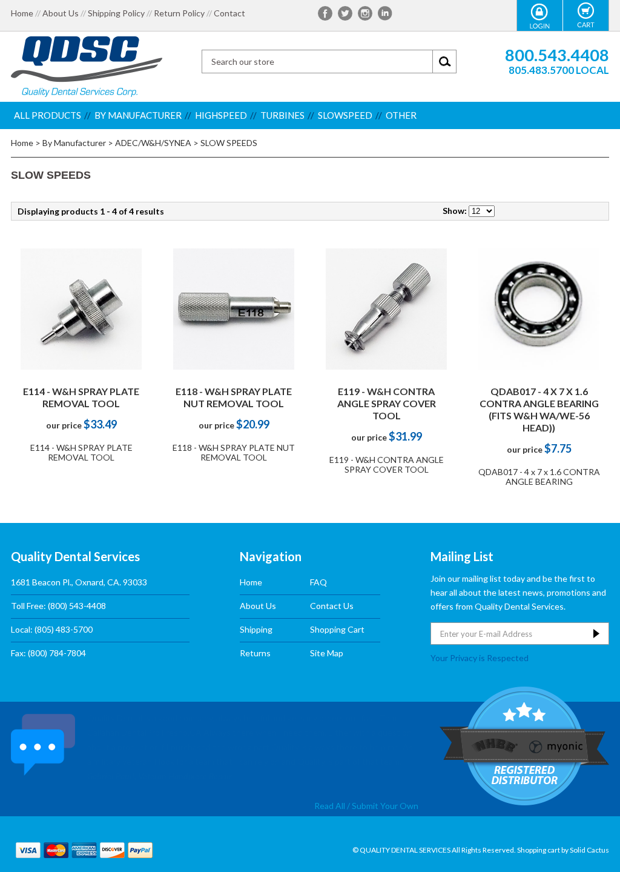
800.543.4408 (557, 55)
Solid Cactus (589, 849)
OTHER (401, 115)
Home (22, 13)
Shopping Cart (337, 629)
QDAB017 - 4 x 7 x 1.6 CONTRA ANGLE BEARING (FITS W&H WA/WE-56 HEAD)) (539, 409)
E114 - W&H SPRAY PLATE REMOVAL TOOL (81, 397)
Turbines (282, 115)
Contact (229, 13)
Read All (329, 805)
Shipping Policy (116, 13)
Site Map (326, 653)
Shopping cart (538, 849)
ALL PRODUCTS (47, 115)
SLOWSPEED (345, 115)
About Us (60, 13)
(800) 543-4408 (77, 606)
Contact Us (332, 606)
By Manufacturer (138, 115)
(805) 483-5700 (64, 629)
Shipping (256, 629)
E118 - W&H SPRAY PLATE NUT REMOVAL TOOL (234, 397)
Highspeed (221, 115)
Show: (455, 210)
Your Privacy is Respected (479, 657)
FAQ (318, 582)
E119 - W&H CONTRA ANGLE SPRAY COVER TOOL (386, 403)
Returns (255, 653)
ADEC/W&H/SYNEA (153, 143)
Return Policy (179, 13)
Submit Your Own (385, 805)
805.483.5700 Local (559, 70)
